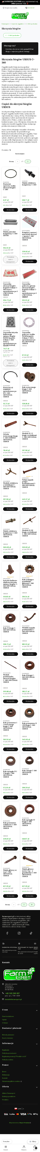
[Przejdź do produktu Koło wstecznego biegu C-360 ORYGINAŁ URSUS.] (29, 377)
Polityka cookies (7, 1060)
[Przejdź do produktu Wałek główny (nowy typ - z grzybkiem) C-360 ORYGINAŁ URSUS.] (29, 859)
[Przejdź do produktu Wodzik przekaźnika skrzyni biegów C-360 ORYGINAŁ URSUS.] (10, 665)
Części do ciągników (17, 24)
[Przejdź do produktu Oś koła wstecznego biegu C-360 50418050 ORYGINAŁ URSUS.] (10, 424)
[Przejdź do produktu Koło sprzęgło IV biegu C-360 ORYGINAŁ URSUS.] (29, 809)
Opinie (4, 1020)
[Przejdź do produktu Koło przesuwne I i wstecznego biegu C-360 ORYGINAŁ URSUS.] (10, 712)
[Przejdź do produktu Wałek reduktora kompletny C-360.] (29, 173)
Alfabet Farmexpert (8, 1093)
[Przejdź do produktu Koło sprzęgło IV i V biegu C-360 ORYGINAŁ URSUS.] (10, 761)
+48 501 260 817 (12, 993)
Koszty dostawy (7, 1038)
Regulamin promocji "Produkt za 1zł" (14, 1056)
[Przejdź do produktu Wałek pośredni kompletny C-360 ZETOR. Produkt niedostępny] (10, 221)
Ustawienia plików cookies (11, 1081)
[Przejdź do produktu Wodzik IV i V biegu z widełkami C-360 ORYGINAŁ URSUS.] (29, 424)
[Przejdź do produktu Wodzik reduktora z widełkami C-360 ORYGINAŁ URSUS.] (10, 472)
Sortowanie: (20, 154)
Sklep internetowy (19, 1122)
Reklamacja (5, 1075)
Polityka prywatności (9, 1053)
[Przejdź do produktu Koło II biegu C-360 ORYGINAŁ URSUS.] (29, 665)
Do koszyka (10, 210)
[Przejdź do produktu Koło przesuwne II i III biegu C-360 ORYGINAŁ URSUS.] (29, 713)
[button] (20, 1010)
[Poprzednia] (2, 2)
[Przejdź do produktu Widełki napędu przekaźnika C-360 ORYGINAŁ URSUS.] (29, 617)
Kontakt (5, 1078)
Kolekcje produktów (8, 1096)
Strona (11, 161)
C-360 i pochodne (31, 24)
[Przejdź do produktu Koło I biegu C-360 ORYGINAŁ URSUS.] (29, 760)
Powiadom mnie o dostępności (10, 259)
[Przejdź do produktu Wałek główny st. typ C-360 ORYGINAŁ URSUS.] (10, 860)
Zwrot (4, 1072)
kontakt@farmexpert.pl (13, 999)
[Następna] (38, 2)
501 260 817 (31, 8)
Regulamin (5, 1050)
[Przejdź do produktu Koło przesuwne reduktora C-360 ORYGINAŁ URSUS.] (10, 810)
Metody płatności (8, 1035)
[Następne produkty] (24, 904)
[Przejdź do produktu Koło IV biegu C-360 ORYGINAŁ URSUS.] (10, 617)
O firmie (5, 1023)
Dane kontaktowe (8, 1016)
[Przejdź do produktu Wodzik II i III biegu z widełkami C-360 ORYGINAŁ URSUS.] (29, 520)
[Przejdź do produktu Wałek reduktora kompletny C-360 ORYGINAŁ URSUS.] (10, 520)
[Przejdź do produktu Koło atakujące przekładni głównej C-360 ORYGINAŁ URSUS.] (29, 569)
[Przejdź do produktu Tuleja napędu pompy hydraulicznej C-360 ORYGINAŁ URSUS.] (29, 470)
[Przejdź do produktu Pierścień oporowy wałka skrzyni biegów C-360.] (10, 173)
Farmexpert (5, 24)
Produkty (5, 1100)
